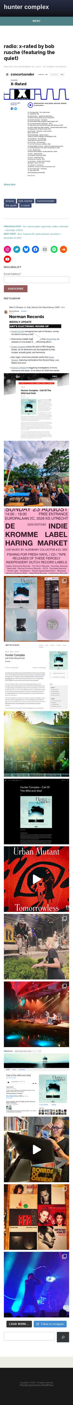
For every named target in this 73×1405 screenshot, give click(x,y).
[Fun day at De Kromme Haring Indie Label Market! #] (36, 473)
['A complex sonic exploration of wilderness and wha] (36, 811)
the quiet (11, 205)
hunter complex (26, 7)
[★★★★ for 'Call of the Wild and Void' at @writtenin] (36, 676)
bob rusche (26, 201)
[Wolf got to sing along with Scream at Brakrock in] (36, 947)
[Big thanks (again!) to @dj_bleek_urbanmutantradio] (36, 879)
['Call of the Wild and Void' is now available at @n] (36, 338)
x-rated (25, 205)
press (62, 67)
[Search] (63, 1337)
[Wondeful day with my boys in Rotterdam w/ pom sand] (36, 1217)
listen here (10, 184)
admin (50, 67)
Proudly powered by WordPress (36, 1385)
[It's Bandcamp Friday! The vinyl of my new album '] (36, 1082)
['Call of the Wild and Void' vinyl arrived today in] (36, 609)
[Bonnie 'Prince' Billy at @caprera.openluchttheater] (36, 1014)
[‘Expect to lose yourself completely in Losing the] (36, 406)
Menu (36, 21)
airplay (10, 201)
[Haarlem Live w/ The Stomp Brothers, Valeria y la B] (36, 744)
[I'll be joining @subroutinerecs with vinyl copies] (36, 541)
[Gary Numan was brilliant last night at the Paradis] (36, 1284)
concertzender (46, 201)
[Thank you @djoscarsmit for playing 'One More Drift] (36, 1149)
